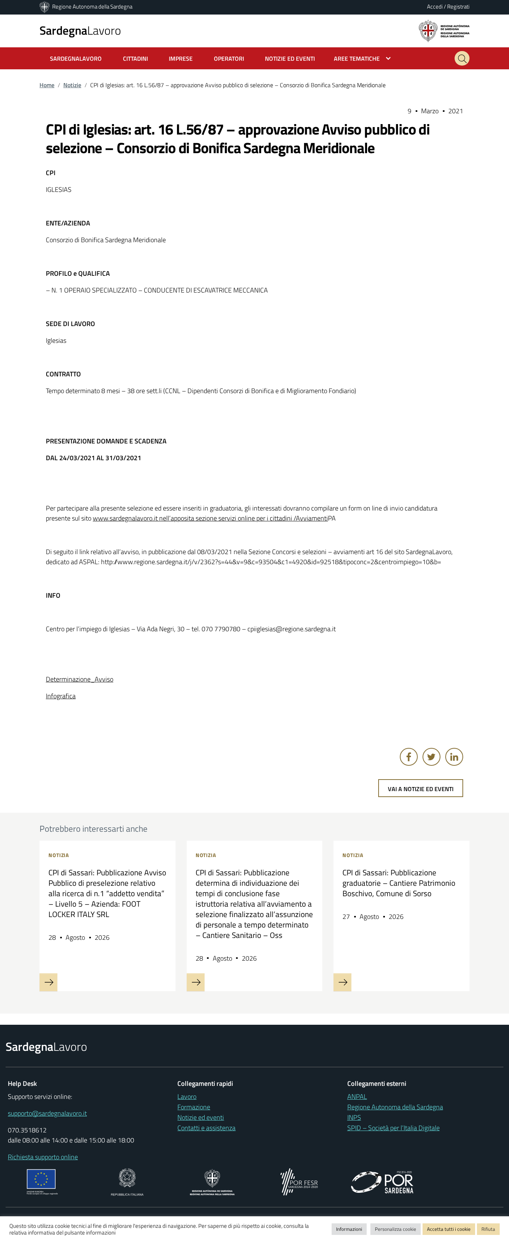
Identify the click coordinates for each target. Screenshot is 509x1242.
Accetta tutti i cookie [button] (449, 1229)
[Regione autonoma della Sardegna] (444, 30)
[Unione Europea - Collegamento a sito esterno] (42, 1181)
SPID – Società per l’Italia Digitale (393, 1128)
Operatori (229, 58)
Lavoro (80, 30)
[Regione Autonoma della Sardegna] (45, 6)
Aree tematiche (357, 58)
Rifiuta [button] (488, 1229)
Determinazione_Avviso (79, 679)
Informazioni (349, 1229)
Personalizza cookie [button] (395, 1229)
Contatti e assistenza (206, 1128)
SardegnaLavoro (76, 58)
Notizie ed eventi (200, 1117)
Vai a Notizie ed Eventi (420, 788)
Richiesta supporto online (43, 1157)
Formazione (193, 1107)
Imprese (181, 58)
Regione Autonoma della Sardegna (92, 6)
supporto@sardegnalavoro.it (47, 1113)
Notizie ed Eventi (290, 58)
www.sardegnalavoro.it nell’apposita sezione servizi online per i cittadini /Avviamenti (210, 518)
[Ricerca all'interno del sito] (462, 58)
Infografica (61, 696)
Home (46, 84)
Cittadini (135, 58)
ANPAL (357, 1096)
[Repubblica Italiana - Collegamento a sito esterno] (127, 1181)
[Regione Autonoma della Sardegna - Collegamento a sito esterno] (212, 1181)
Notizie (72, 84)
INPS (354, 1117)
